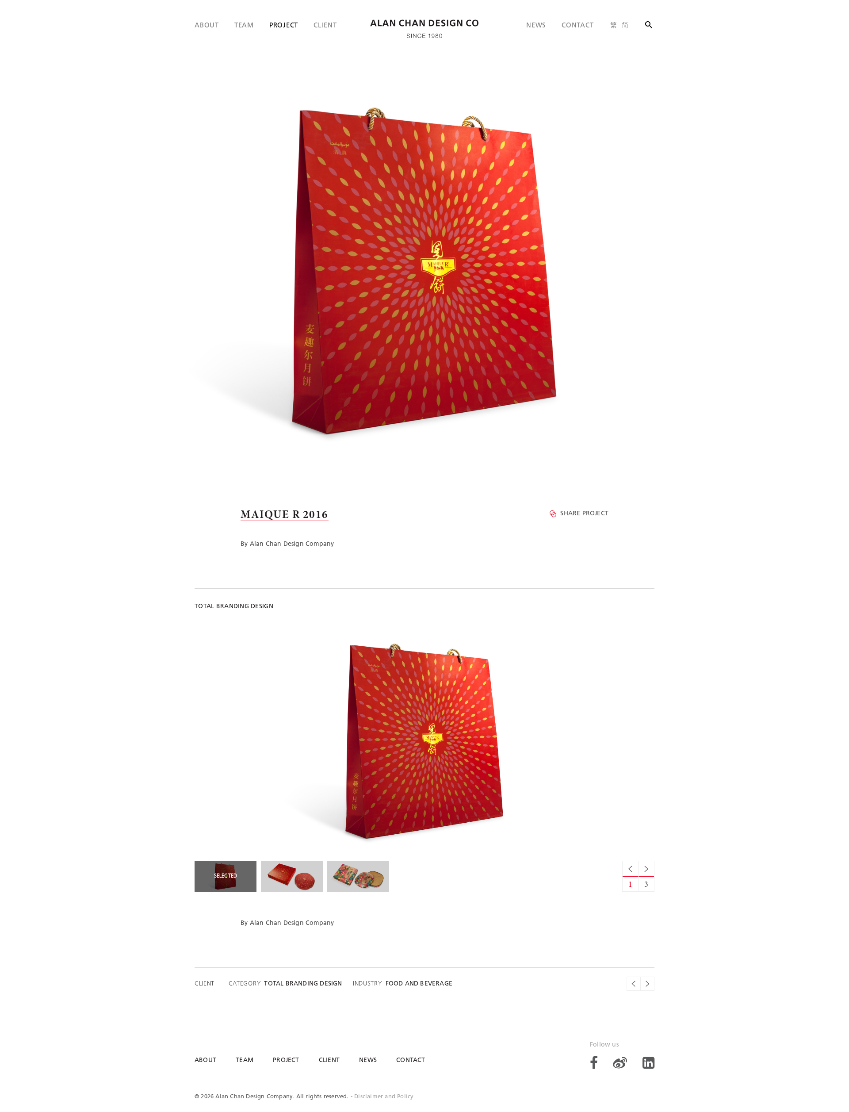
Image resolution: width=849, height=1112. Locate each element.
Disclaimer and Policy (383, 1097)
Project (283, 26)
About (207, 26)
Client (325, 26)
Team (244, 26)
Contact (577, 26)
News (536, 26)
